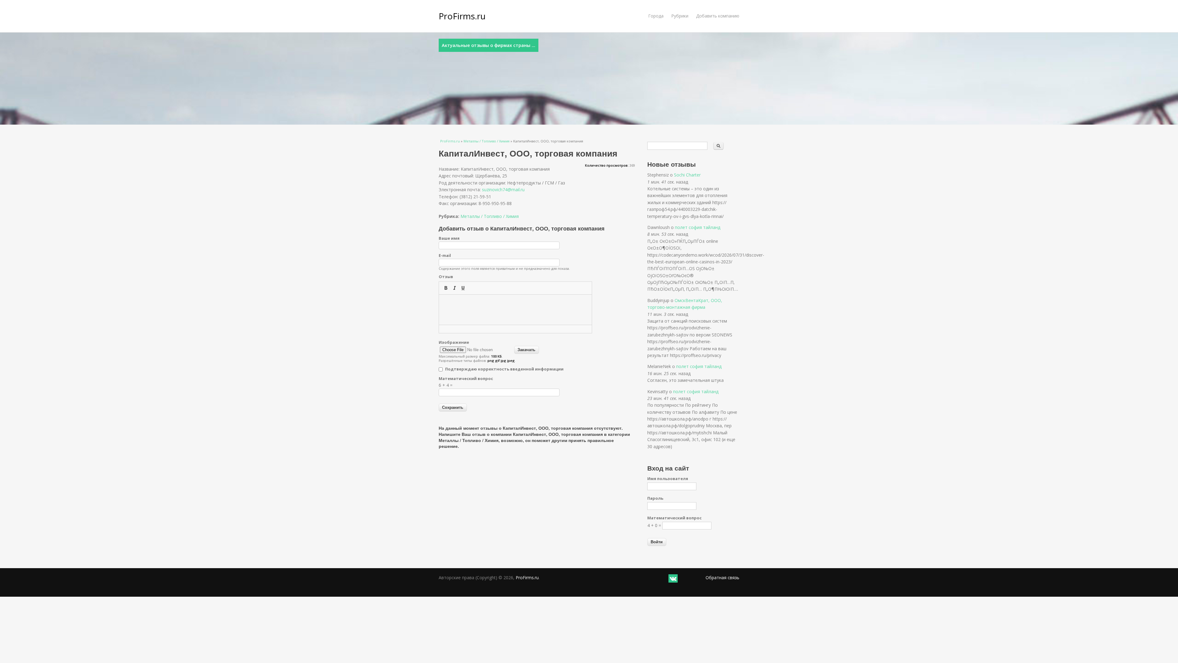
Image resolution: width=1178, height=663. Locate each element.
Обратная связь (722, 577)
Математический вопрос (466, 378)
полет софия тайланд (697, 227)
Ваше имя (449, 238)
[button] (445, 288)
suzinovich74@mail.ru (503, 189)
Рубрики (679, 16)
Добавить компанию (717, 16)
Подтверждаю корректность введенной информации (504, 369)
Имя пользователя (667, 478)
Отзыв (446, 276)
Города (656, 16)
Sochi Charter (687, 175)
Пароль (655, 498)
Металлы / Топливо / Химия (487, 141)
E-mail (445, 255)
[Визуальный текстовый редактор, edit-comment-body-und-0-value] (515, 310)
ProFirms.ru (462, 16)
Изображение (454, 342)
